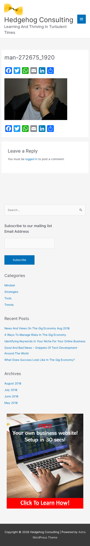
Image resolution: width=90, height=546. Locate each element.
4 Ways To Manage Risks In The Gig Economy (35, 334)
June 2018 (11, 396)
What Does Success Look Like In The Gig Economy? (39, 359)
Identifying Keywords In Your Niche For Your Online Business (44, 341)
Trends (9, 304)
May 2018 (11, 402)
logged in (31, 159)
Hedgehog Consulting (38, 20)
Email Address (16, 231)
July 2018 (10, 390)
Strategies (11, 291)
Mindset (9, 285)
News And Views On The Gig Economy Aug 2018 (36, 328)
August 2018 (12, 383)
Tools (8, 298)
